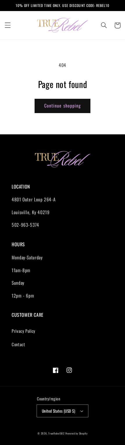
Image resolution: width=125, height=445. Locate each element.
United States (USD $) (59, 411)
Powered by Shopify (76, 433)
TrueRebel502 (56, 433)
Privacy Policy (23, 331)
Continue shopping (62, 105)
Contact (18, 344)
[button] (7, 25)
